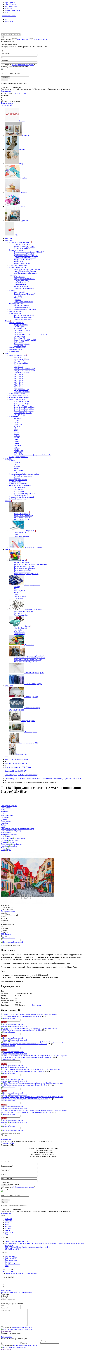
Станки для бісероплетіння (23, 302)
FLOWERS (18, 424)
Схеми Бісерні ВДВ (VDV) (23, 244)
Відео (3, 850)
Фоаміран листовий (21, 495)
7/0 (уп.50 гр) (18, 382)
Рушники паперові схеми (23, 319)
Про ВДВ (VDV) (11, 3)
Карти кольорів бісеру (21, 392)
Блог (6, 12)
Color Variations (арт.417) (22, 330)
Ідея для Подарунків (16, 710)
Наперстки (17, 592)
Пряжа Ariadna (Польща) (22, 518)
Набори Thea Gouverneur (22, 259)
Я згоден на (19, 65)
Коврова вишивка (15, 311)
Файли (3, 848)
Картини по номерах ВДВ (28, 743)
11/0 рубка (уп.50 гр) (21, 363)
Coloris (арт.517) (19, 332)
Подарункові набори (21, 325)
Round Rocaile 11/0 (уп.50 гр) (24, 409)
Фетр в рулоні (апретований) (24, 493)
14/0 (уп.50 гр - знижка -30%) (24, 369)
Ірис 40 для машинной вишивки (25, 273)
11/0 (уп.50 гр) (19, 361)
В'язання (24, 192)
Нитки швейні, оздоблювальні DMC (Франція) (30, 564)
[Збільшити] (27, 903)
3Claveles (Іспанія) (20, 628)
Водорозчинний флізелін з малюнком (22, 309)
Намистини (13, 416)
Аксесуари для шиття (32, 585)
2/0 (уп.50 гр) (18, 374)
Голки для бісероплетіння (18, 395)
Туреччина (17, 300)
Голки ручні (18, 613)
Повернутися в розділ (9, 829)
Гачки (16, 534)
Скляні (16, 420)
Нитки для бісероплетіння (18, 457)
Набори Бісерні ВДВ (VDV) (24, 246)
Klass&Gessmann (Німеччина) (24, 294)
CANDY (17, 422)
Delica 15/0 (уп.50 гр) (21, 403)
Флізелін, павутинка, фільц (34, 673)
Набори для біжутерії (17, 393)
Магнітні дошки (19, 590)
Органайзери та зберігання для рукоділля (24, 474)
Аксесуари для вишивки (18, 265)
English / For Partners (12, 10)
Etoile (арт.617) (19, 342)
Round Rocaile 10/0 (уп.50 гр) (24, 407)
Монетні (17, 466)
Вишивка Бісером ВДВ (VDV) (20, 242)
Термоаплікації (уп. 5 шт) (35, 656)
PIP (15, 428)
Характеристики (7, 838)
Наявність (4, 846)
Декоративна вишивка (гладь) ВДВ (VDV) (29, 252)
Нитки (24, 560)
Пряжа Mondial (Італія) (22, 519)
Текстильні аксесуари (32, 708)
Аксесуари (5, 840)
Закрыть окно (6, 1349)
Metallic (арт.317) (20, 328)
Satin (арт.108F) (19, 336)
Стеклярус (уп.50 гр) (21, 372)
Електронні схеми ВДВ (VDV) (25, 258)
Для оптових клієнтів (8, 16)
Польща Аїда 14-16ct (21, 286)
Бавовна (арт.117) (20, 326)
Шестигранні (18, 470)
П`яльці (12, 290)
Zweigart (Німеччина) (21, 281)
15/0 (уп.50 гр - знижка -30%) (24, 371)
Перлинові (17, 418)
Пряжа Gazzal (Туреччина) (23, 516)
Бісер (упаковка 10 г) (21, 390)
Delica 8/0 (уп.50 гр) (21, 405)
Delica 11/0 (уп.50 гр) (21, 401)
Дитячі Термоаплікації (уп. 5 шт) (25, 662)
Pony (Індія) (18, 296)
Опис (3, 836)
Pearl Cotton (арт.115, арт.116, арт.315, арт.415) (30, 334)
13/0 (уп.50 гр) (19, 367)
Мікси (16, 472)
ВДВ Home (24, 221)
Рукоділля (23, 178)
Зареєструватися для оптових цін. (17, 1241)
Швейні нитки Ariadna (22, 562)
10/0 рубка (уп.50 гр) (21, 359)
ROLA (16, 430)
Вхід (6, 19)
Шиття (22, 206)
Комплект (4, 834)
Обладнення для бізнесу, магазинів (21, 497)
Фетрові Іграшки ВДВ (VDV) (24, 248)
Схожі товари (6, 844)
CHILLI (16, 434)
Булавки (17, 594)
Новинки (22, 121)
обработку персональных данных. (25, 1345)
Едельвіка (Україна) (21, 282)
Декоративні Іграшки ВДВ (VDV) (26, 256)
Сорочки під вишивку (22, 307)
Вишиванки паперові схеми (24, 315)
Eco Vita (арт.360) (20, 346)
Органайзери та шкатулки (23, 476)
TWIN (16, 439)
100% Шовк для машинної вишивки (27, 269)
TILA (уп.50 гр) (19, 415)
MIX (15, 447)
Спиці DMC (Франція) (22, 536)
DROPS (16, 438)
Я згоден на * (18, 1327)
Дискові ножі (29, 645)
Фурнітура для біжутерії (18, 480)
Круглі (16, 464)
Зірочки (16, 432)
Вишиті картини (31, 732)
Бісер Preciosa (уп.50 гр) (18, 355)
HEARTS (17, 426)
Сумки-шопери (21, 754)
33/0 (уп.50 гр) (19, 388)
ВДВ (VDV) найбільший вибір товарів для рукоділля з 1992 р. (27, 1247)
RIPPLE (16, 443)
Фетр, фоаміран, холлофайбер (20, 485)
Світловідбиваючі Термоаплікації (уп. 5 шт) (29, 658)
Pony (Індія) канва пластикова (24, 279)
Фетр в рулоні (19, 491)
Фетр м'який (18, 489)
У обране (4, 1026)
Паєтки (12, 461)
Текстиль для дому (31, 697)
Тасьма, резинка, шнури (33, 684)
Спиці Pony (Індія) (20, 532)
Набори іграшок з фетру (18, 499)
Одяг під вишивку (16, 304)
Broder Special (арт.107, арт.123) (25, 340)
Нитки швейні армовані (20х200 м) (26, 574)
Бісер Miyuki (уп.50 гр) (17, 399)
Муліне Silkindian (15, 349)
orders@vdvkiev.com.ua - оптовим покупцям (22, 1273)
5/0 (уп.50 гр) (18, 378)
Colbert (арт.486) (19, 338)
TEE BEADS (18, 451)
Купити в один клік (24, 1329)
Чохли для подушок (28, 721)
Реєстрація (9, 21)
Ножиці (27, 626)
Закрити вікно (6, 91)
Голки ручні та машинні (33, 609)
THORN (17, 449)
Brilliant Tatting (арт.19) (22, 344)
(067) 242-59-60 (23, 39)
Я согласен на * (21, 1345)
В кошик (4, 1022)
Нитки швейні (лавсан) (22, 572)
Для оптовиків (18, 942)
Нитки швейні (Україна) (22, 570)
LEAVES (17, 436)
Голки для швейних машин (23, 611)
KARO (16, 441)
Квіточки (17, 462)
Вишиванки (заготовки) (22, 305)
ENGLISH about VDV (13, 1249)
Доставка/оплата (11, 6)
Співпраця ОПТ (11, 4)
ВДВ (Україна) (19, 298)
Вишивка (25, 135)
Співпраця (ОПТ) (7, 1143)
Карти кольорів (14, 351)
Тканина (12, 275)
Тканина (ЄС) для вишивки (24, 288)
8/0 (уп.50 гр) (18, 384)
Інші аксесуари (19, 598)
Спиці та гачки (30, 530)
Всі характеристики (8, 911)
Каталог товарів (7, 103)
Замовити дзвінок (40, 39)
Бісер (21, 164)
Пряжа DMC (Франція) (22, 514)
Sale (16, 235)
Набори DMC (18, 261)
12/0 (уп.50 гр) (19, 365)
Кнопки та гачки (20, 596)
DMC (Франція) (19, 277)
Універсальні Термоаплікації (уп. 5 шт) (28, 660)
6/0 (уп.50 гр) (18, 380)
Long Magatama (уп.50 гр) (23, 413)
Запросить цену (20, 1347)
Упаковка (17, 478)
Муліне (22, 149)
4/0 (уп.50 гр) (18, 376)
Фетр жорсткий (19, 487)
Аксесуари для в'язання (33, 547)
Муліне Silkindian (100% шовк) (25, 271)
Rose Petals (17, 445)
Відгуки (4, 842)
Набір (3, 832)
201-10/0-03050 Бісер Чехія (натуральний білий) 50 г (32, 455)
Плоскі (16, 468)
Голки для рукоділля (21, 615)
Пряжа (27, 512)
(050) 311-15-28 (20, 93)
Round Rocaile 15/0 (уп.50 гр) (24, 411)
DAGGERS (18, 453)
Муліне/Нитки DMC (16, 323)
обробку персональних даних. (23, 65)
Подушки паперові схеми (23, 317)
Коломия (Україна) (20, 284)
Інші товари (36, 1005)
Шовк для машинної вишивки (24, 566)
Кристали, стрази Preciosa (18, 483)
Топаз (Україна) (19, 634)
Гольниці (17, 587)
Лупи (16, 589)
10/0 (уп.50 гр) (19, 357)
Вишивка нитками (16, 250)
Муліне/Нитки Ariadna (17, 348)
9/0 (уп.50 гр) (18, 386)
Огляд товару (6, 831)
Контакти (8, 8)
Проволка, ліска (15, 482)
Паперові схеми (15, 313)
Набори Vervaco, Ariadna (22, 263)
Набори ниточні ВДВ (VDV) (24, 254)
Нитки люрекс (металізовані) (24, 568)
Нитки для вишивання (17, 267)
